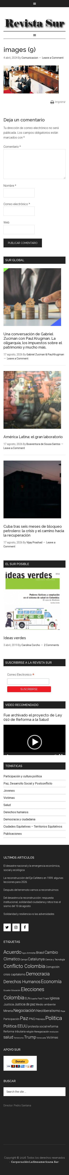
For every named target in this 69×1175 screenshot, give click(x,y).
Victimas (9, 798)
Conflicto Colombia (24, 966)
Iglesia (54, 998)
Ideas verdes (14, 638)
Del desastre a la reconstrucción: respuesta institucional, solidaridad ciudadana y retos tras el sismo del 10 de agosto (32, 902)
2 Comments (51, 645)
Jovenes (9, 790)
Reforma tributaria (14, 1031)
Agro (24, 953)
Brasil (40, 952)
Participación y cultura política (22, 776)
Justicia (8, 1004)
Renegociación (41, 1031)
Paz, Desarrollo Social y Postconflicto (27, 783)
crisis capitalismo (14, 974)
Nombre (9, 185)
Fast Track (43, 998)
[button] (34, 742)
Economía (51, 981)
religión (30, 1031)
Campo (23, 959)
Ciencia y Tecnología (55, 959)
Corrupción (52, 967)
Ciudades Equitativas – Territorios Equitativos (32, 826)
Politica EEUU (15, 1026)
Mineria (8, 1011)
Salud (7, 805)
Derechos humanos (15, 812)
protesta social (37, 1026)
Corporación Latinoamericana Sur (34, 23)
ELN (27, 998)
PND (32, 1019)
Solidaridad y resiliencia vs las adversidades (28, 914)
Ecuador (7, 990)
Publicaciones (12, 833)
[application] (34, 742)
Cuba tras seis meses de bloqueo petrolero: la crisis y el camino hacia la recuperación (33, 530)
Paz (24, 1018)
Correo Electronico (20, 675)
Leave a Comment (52, 57)
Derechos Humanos (21, 981)
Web (6, 222)
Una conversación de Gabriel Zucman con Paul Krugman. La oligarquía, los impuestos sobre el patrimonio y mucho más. (32, 340)
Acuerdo (12, 952)
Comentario (12, 146)
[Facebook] (25, 927)
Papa (63, 1011)
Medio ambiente (46, 1004)
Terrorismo (19, 1038)
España (33, 998)
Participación (11, 1019)
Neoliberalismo (48, 1011)
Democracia (38, 974)
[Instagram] (16, 927)
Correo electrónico (16, 204)
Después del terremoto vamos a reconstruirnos (31, 889)
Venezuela (41, 1038)
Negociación (24, 1010)
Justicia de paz (25, 1004)
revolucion (54, 1032)
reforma (52, 1026)
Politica (53, 1018)
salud (8, 1037)
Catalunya (36, 959)
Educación (15, 990)
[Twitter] (7, 927)
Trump (30, 1037)
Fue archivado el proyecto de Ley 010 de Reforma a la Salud (32, 717)
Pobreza (40, 1019)
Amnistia (31, 953)
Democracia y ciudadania (19, 819)
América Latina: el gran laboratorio (33, 437)
